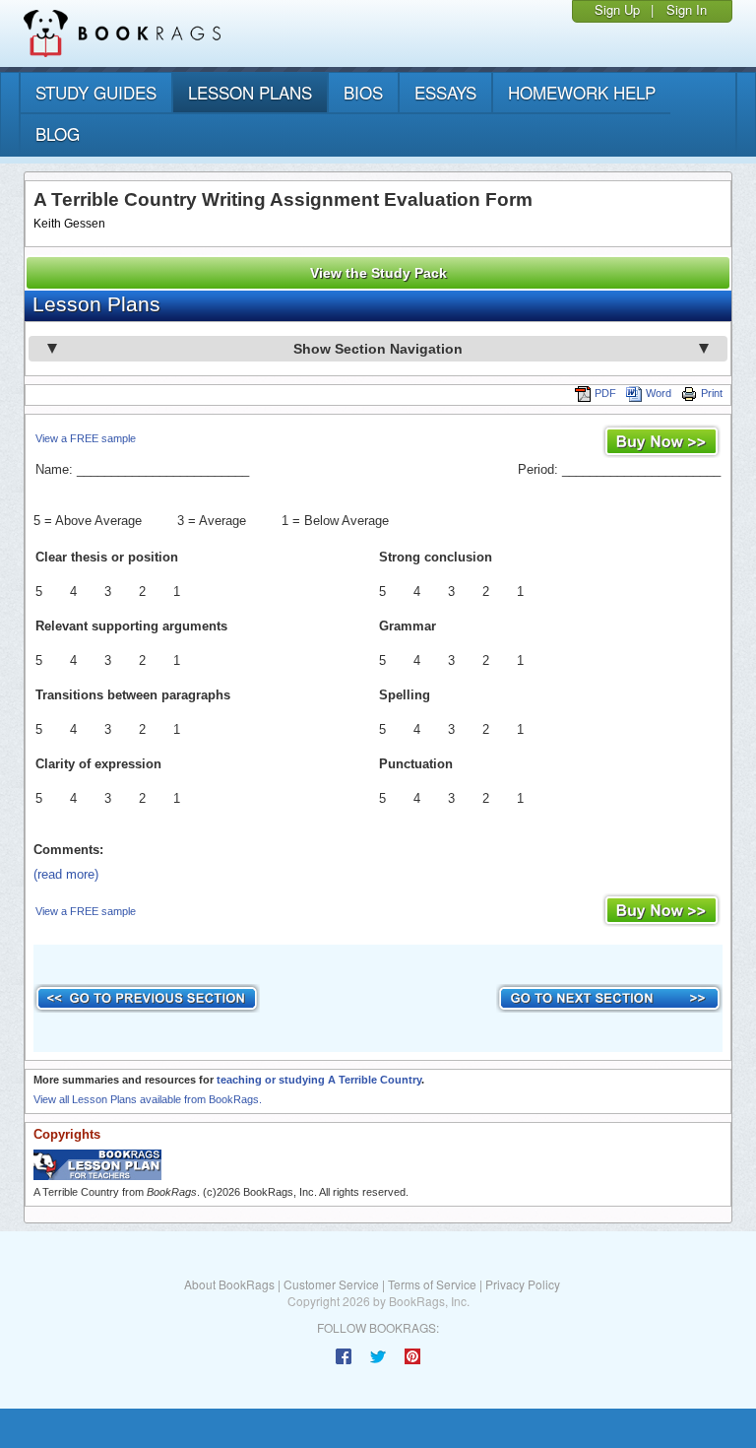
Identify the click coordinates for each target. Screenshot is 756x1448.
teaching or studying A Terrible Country (319, 1080)
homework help (582, 92)
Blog (57, 133)
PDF (605, 393)
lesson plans (250, 92)
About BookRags (229, 1284)
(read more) (65, 874)
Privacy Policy (522, 1284)
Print (712, 393)
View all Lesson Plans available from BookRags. (147, 1099)
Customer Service (331, 1284)
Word (658, 393)
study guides (96, 92)
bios (363, 92)
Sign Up (617, 9)
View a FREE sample (85, 438)
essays (445, 92)
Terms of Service (432, 1284)
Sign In (686, 9)
